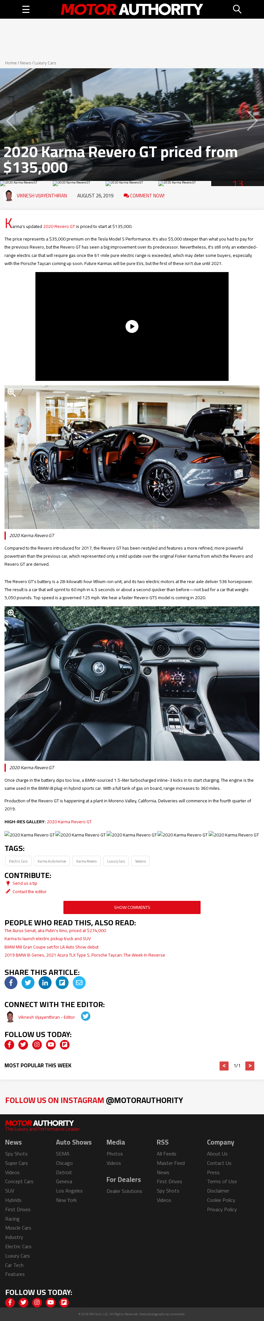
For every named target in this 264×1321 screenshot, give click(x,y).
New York (66, 1200)
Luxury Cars (45, 63)
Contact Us (219, 1163)
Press (213, 1172)
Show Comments (132, 907)
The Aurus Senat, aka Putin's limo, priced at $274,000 (55, 930)
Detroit (64, 1172)
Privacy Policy (222, 1209)
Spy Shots (16, 1153)
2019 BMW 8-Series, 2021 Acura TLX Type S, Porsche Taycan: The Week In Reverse (85, 955)
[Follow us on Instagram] (37, 1045)
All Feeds (166, 1153)
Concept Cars (19, 1181)
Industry (14, 1237)
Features (15, 1274)
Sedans (140, 861)
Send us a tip (24, 883)
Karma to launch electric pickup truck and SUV (48, 938)
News (25, 63)
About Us (217, 1153)
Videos (12, 1172)
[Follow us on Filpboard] (65, 1045)
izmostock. (177, 1314)
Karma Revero (86, 861)
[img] (11, 982)
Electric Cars (18, 861)
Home (11, 63)
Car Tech (14, 1265)
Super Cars (16, 1163)
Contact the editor (29, 891)
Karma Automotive (52, 861)
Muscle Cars (18, 1227)
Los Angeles (69, 1190)
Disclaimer (218, 1190)
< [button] (224, 1066)
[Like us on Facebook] (9, 1045)
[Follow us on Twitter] (23, 1045)
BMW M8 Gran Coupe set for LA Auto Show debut (52, 947)
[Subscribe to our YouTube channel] (51, 1045)
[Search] (237, 9)
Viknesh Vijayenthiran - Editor (47, 1017)
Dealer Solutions (124, 1191)
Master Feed (171, 1163)
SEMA (63, 1153)
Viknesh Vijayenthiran (42, 195)
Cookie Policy (221, 1200)
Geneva (64, 1181)
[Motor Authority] (132, 9)
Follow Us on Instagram (94, 1100)
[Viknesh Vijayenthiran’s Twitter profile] (81, 1017)
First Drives (18, 1209)
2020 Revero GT (59, 226)
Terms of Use (222, 1181)
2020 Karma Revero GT (69, 821)
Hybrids (13, 1200)
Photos (115, 1153)
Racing (12, 1218)
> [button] (250, 1066)
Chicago (64, 1163)
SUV (9, 1190)
